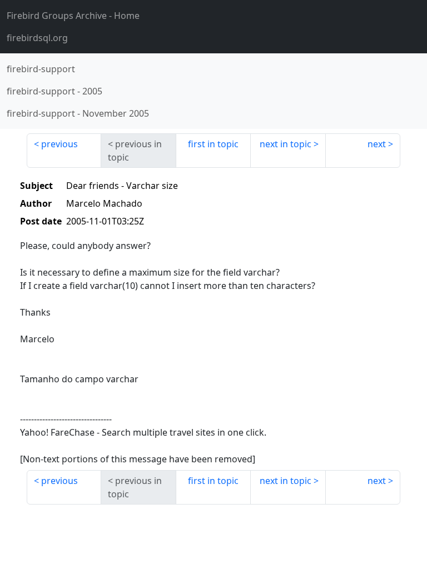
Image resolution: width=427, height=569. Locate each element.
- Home (73, 15)
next (377, 144)
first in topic (213, 144)
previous (59, 144)
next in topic (285, 144)
